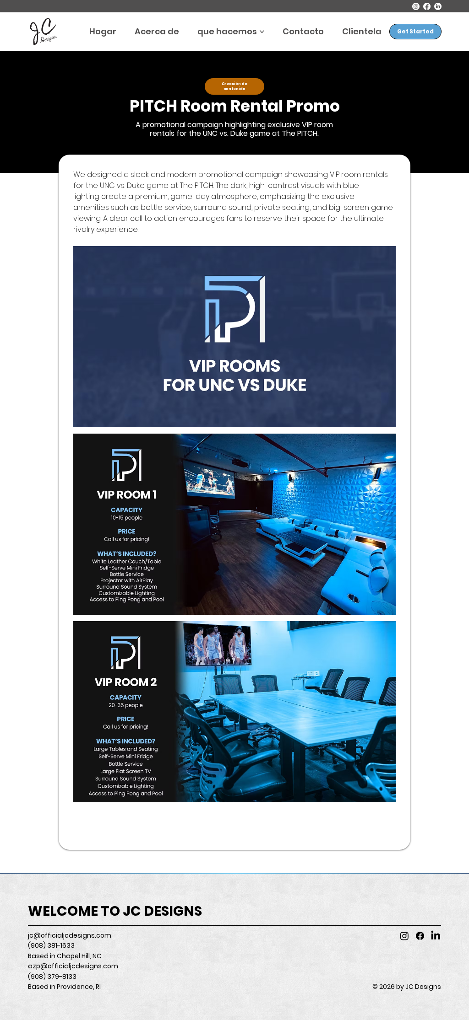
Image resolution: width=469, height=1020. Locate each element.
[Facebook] (427, 6)
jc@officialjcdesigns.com (69, 935)
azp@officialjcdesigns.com (73, 966)
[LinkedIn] (438, 6)
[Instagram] (416, 6)
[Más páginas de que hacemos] (262, 31)
